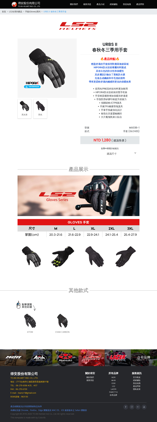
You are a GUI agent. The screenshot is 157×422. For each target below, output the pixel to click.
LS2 (113, 386)
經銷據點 (114, 4)
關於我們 (74, 4)
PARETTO (113, 392)
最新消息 (87, 4)
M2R (113, 377)
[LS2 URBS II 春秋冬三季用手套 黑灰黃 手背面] (31, 256)
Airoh (113, 380)
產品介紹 (100, 4)
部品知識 (127, 4)
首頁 (4, 11)
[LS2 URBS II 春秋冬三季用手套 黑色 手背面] (94, 256)
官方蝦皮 (136, 377)
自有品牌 (113, 395)
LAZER (113, 389)
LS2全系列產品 (15, 11)
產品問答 (140, 4)
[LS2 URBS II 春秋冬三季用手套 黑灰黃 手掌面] (63, 256)
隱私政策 (136, 389)
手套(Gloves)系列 (32, 11)
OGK (113, 383)
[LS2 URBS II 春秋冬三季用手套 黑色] (40, 105)
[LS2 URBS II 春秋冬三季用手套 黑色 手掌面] (125, 256)
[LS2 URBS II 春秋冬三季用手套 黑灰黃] (24, 105)
